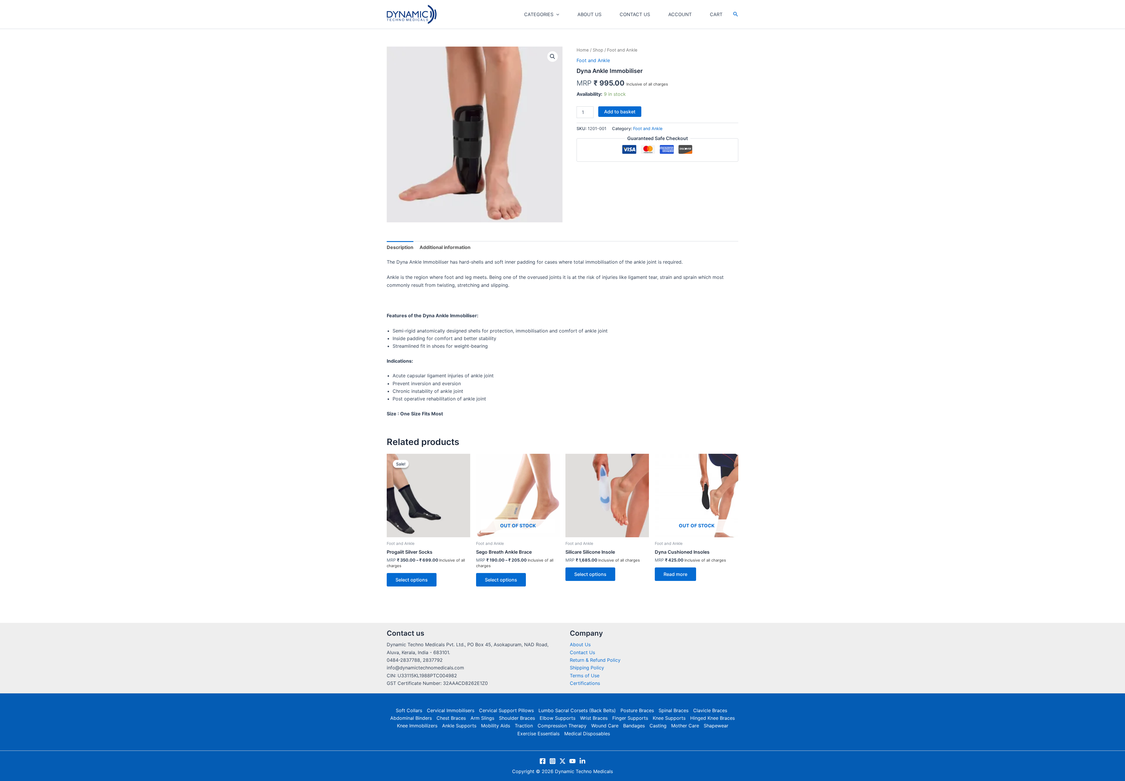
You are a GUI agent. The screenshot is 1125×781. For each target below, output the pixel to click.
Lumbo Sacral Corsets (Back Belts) (577, 710)
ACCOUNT (680, 14)
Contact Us (582, 652)
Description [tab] (400, 247)
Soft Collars (409, 710)
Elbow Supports (557, 718)
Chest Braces (451, 718)
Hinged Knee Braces (712, 718)
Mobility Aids (495, 726)
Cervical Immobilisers (450, 710)
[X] (562, 761)
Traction (524, 726)
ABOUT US (589, 14)
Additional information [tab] (445, 247)
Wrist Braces (594, 718)
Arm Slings (482, 718)
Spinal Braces (673, 710)
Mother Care (685, 726)
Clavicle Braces (710, 710)
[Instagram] (552, 761)
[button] (556, 14)
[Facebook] (542, 761)
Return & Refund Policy (595, 660)
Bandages (634, 726)
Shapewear (716, 726)
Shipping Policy (587, 668)
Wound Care (604, 726)
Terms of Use (584, 675)
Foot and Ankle (593, 60)
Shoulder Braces (517, 718)
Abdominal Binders (411, 718)
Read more (675, 574)
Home (583, 50)
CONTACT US (635, 14)
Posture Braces (637, 710)
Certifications (585, 683)
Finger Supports (630, 718)
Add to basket (619, 112)
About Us (580, 644)
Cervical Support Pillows (506, 710)
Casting (658, 726)
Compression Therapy (562, 726)
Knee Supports (669, 718)
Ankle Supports (459, 726)
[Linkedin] (582, 761)
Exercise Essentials (538, 733)
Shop (598, 50)
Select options (412, 580)
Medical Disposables (587, 733)
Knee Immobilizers (417, 726)
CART (716, 14)
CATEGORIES (538, 14)
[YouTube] (572, 761)
